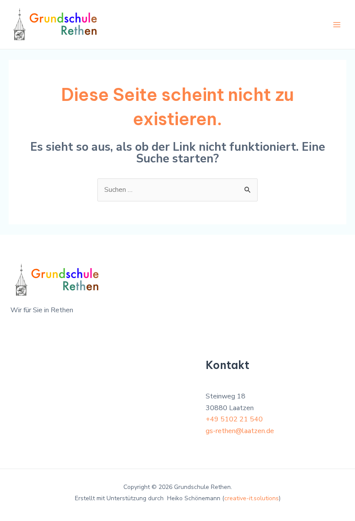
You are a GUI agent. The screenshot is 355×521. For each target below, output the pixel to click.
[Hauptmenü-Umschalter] (336, 24)
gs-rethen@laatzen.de (240, 431)
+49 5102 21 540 (234, 419)
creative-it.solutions (251, 498)
